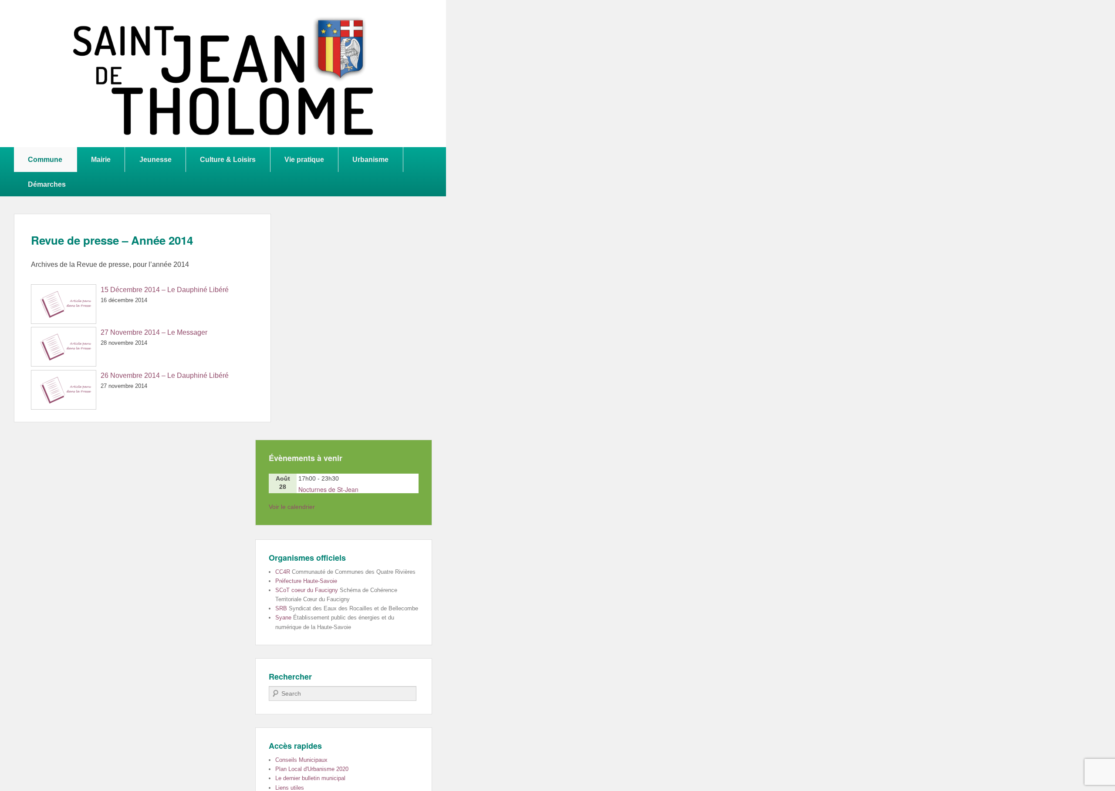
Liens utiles (289, 787)
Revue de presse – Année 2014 (112, 240)
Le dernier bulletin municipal (310, 778)
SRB (281, 608)
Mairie (101, 159)
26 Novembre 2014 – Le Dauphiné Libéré (165, 375)
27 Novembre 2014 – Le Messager (154, 332)
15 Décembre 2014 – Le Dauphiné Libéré (165, 289)
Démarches (47, 184)
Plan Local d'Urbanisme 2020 (311, 769)
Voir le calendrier (292, 506)
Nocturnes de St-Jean (328, 489)
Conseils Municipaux (301, 760)
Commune (45, 159)
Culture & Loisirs (228, 159)
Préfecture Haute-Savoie (306, 581)
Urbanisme (370, 159)
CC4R (282, 572)
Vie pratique (304, 159)
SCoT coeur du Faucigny (306, 590)
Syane (283, 617)
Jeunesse (155, 159)
